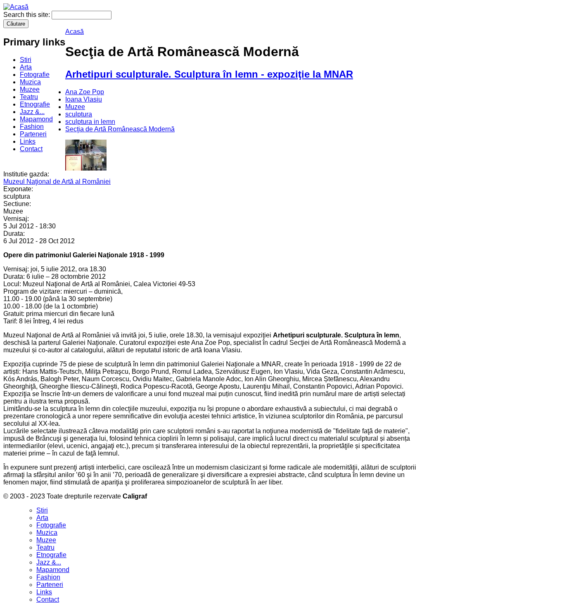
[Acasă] (15, 6)
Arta (26, 67)
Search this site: (27, 14)
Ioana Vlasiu (83, 99)
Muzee (30, 89)
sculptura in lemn (90, 121)
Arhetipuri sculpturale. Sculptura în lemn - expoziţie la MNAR (209, 74)
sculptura (78, 114)
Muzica (30, 81)
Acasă (74, 31)
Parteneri (33, 134)
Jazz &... (32, 111)
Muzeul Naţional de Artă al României (57, 181)
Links (28, 141)
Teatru (29, 96)
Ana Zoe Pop (84, 91)
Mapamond (36, 119)
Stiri (25, 59)
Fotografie (35, 74)
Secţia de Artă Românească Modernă (120, 129)
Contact (31, 148)
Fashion (32, 126)
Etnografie (35, 104)
